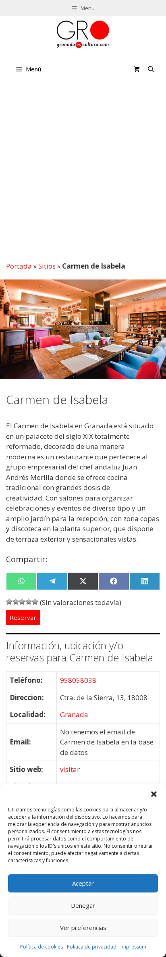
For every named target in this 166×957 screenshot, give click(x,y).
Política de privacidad (91, 946)
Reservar (23, 617)
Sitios (47, 266)
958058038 (78, 680)
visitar (70, 769)
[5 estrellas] (35, 601)
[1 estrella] (9, 601)
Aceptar (83, 883)
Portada (19, 266)
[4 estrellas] (28, 601)
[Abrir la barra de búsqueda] (151, 69)
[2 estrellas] (15, 601)
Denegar (83, 905)
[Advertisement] (83, 170)
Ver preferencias (83, 928)
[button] (154, 794)
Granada (74, 714)
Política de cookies (41, 946)
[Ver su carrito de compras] (137, 69)
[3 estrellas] (22, 601)
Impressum (133, 946)
